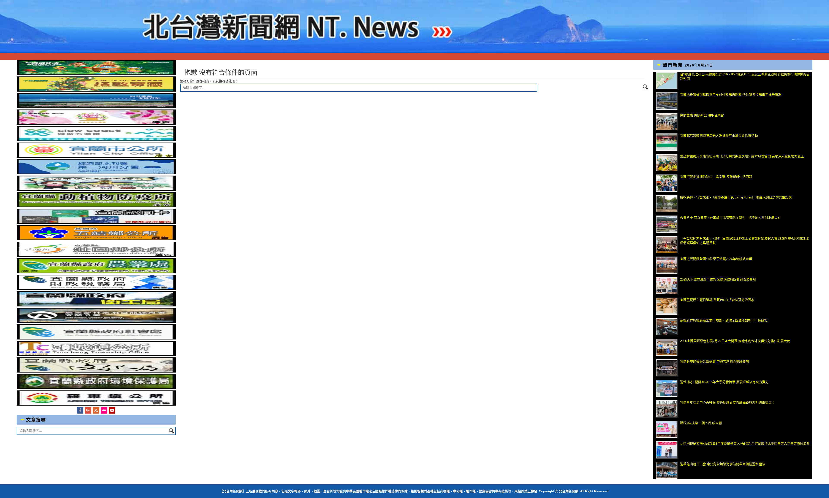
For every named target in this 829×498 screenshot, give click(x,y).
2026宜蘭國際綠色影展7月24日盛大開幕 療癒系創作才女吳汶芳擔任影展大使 (735, 341)
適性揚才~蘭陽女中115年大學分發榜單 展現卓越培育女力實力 (724, 382)
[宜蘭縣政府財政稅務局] (96, 288)
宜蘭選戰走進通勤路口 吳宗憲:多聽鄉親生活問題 (716, 177)
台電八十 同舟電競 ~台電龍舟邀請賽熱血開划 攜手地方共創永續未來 (730, 218)
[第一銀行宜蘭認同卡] (96, 222)
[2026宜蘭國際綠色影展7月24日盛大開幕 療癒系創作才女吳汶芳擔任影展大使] (666, 347)
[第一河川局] (96, 173)
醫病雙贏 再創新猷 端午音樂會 (702, 115)
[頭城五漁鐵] (96, 140)
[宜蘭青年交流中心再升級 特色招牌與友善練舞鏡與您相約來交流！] (666, 408)
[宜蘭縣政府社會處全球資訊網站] (96, 338)
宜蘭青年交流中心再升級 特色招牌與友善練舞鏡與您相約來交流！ (727, 402)
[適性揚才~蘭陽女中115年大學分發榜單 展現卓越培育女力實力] (666, 388)
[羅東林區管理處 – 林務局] (96, 322)
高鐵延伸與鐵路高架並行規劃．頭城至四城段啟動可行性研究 (723, 320)
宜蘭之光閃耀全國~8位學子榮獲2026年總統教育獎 (716, 259)
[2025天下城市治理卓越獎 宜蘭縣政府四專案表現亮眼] (666, 285)
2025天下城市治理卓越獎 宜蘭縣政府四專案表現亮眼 (718, 279)
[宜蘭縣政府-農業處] (96, 272)
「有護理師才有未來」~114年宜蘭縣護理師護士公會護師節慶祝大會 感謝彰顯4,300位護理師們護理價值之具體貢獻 (744, 240)
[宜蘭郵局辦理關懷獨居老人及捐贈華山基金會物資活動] (666, 142)
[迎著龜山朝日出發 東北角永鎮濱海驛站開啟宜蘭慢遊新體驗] (666, 470)
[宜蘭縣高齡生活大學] (96, 189)
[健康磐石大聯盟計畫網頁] (96, 123)
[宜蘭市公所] (96, 156)
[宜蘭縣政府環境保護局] (96, 388)
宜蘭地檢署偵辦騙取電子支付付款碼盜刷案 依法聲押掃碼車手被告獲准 (730, 95)
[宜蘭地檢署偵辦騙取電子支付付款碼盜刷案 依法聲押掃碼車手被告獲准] (666, 101)
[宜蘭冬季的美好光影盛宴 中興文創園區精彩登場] (666, 367)
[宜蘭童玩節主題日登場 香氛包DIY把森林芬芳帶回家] (666, 306)
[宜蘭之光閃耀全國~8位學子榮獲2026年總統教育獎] (666, 265)
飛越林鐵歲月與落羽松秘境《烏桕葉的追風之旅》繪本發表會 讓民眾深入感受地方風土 (742, 156)
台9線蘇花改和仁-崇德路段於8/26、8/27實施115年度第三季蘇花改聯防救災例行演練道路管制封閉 (745, 76)
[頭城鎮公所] (96, 355)
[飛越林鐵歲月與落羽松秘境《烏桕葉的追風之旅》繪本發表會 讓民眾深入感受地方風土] (666, 162)
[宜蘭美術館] (96, 107)
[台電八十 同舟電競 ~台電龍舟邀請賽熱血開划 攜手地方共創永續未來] (666, 224)
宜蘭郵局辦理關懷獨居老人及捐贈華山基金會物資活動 (719, 136)
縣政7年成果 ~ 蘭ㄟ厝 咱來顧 (701, 423)
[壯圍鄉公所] (96, 255)
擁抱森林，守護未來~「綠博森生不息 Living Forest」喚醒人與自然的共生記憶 (736, 197)
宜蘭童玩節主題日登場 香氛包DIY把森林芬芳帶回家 (717, 300)
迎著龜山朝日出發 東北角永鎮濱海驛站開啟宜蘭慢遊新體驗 (722, 464)
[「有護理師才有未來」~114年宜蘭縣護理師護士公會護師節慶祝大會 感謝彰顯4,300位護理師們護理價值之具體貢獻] (666, 244)
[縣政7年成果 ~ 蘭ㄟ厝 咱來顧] (666, 429)
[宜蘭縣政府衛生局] (96, 305)
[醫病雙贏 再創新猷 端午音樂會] (666, 121)
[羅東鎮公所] (96, 404)
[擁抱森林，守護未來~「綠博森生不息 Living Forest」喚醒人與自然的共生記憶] (666, 203)
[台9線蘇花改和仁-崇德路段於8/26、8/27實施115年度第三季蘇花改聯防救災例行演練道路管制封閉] (666, 80)
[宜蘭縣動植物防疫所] (96, 206)
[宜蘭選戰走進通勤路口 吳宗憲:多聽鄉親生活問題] (666, 183)
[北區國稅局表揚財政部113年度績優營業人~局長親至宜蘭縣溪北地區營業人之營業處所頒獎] (666, 449)
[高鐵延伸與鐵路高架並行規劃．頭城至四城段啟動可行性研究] (666, 326)
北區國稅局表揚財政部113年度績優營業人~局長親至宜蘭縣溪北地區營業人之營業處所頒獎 (745, 443)
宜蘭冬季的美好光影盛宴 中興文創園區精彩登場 (714, 361)
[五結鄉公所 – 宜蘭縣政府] (96, 239)
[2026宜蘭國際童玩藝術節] (96, 74)
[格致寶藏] (96, 90)
